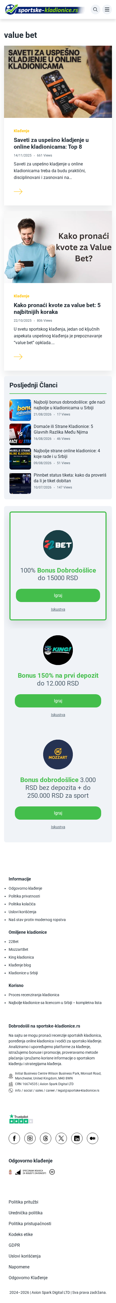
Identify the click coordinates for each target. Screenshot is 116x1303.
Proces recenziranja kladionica (34, 995)
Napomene (19, 1266)
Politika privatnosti (24, 896)
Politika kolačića (22, 904)
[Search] (95, 9)
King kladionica (21, 957)
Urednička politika (26, 1212)
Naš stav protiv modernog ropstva (37, 920)
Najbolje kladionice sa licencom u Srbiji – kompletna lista (55, 1002)
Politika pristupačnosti (30, 1223)
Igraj (58, 700)
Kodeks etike (21, 1234)
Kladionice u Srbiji (23, 973)
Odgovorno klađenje (25, 888)
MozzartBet (18, 949)
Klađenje (21, 131)
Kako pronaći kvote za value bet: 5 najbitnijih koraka (57, 308)
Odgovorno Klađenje (28, 1277)
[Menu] (107, 9)
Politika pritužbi (23, 1202)
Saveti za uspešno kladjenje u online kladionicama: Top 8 (51, 143)
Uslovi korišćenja (22, 912)
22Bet (14, 941)
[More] (18, 191)
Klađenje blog (20, 965)
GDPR (14, 1245)
